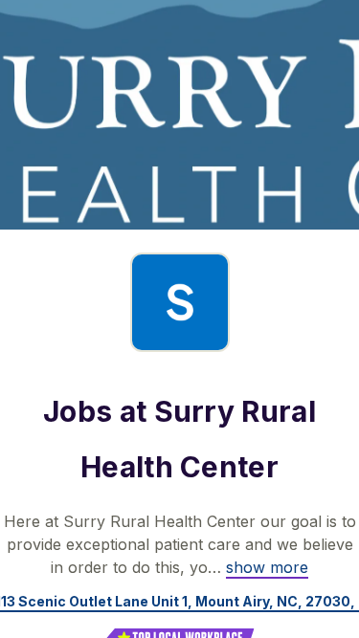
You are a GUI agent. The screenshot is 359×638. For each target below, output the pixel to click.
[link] (267, 567)
